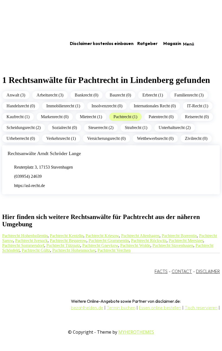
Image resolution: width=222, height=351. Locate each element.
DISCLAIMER (208, 271)
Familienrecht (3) (189, 95)
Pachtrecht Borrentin (179, 235)
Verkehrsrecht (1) (61, 138)
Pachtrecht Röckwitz (148, 240)
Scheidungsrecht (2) (23, 127)
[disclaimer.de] (29, 44)
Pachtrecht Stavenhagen (172, 245)
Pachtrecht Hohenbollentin (25, 235)
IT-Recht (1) (197, 106)
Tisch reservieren (201, 307)
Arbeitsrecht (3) (50, 95)
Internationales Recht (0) (155, 106)
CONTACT (182, 271)
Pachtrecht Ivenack (31, 240)
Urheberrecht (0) (20, 138)
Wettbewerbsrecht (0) (155, 138)
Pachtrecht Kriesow (102, 235)
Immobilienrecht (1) (63, 106)
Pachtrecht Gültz (36, 250)
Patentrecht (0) (161, 116)
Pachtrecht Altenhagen (140, 235)
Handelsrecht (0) (20, 106)
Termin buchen (121, 307)
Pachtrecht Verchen (113, 250)
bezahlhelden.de (87, 307)
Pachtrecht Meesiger (186, 240)
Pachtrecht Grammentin (109, 240)
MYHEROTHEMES (136, 332)
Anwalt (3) (15, 95)
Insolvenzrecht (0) (107, 106)
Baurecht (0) (120, 95)
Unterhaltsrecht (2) (175, 127)
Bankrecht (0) (86, 95)
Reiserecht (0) (197, 116)
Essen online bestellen (160, 307)
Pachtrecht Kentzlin (66, 235)
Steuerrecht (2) (100, 127)
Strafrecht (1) (136, 127)
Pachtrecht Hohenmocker (73, 250)
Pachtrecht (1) (125, 116)
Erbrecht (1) (152, 95)
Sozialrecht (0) (64, 127)
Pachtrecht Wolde (135, 245)
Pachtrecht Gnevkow (100, 245)
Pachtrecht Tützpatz (63, 245)
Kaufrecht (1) (18, 116)
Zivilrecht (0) (196, 138)
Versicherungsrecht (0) (106, 138)
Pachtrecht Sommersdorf (23, 245)
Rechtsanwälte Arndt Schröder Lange (44, 153)
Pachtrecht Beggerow (68, 240)
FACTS (161, 271)
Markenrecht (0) (54, 116)
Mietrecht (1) (91, 116)
